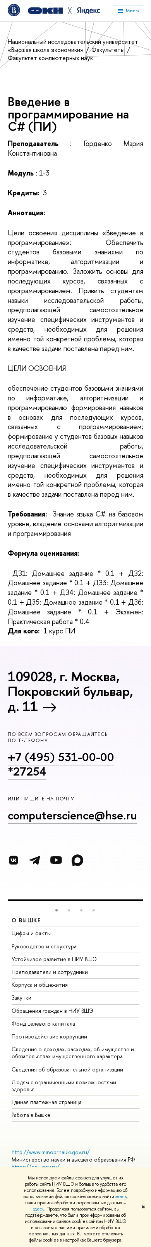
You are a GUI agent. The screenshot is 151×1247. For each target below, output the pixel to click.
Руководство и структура (44, 946)
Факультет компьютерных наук (50, 58)
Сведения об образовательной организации (67, 1069)
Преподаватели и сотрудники (50, 972)
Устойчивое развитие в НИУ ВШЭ (54, 959)
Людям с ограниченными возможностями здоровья (64, 1085)
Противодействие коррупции (49, 1036)
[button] (56, 910)
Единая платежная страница (47, 1102)
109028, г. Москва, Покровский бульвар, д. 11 (70, 691)
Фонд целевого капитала (43, 1023)
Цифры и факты (31, 933)
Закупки (21, 997)
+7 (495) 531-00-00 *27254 (61, 764)
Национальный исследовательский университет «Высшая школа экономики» (73, 45)
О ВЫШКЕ (26, 920)
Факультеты (108, 49)
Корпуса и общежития (40, 984)
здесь (121, 1196)
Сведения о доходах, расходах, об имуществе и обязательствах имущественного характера (73, 1052)
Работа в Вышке (31, 1114)
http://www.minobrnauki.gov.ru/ (51, 1152)
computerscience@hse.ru (72, 815)
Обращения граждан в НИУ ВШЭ (52, 1010)
